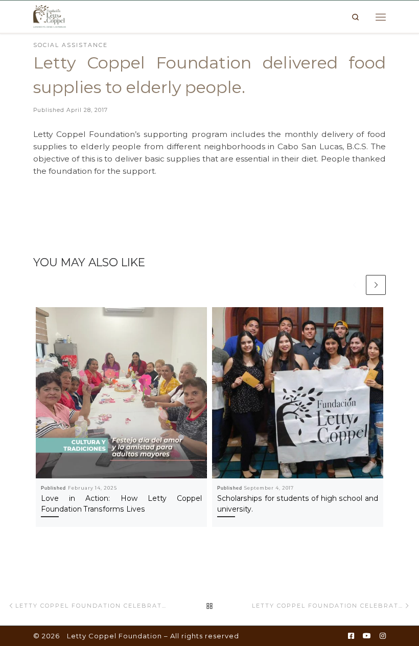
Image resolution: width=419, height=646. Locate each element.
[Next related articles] (376, 285)
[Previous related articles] (354, 285)
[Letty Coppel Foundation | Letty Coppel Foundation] (49, 16)
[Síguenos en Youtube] (367, 636)
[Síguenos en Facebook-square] (351, 636)
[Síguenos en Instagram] (383, 636)
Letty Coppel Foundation (114, 636)
